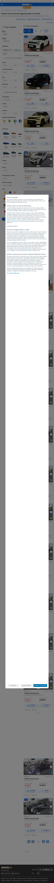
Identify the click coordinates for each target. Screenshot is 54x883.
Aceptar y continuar (40, 685)
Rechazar (13, 685)
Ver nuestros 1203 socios (13, 273)
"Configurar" (13, 250)
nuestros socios (27, 242)
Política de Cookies (11, 219)
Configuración (26, 685)
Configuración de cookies (17, 221)
